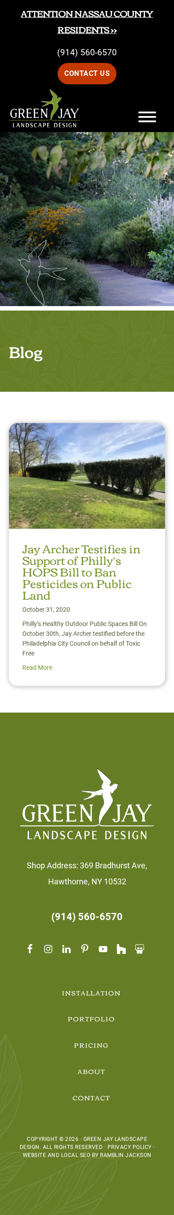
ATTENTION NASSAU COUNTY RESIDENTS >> (87, 21)
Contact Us (87, 73)
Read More (37, 667)
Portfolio (91, 1018)
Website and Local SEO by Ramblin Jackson (87, 1155)
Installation (91, 993)
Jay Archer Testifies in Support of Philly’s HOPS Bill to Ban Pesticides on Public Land (81, 571)
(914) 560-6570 (87, 52)
